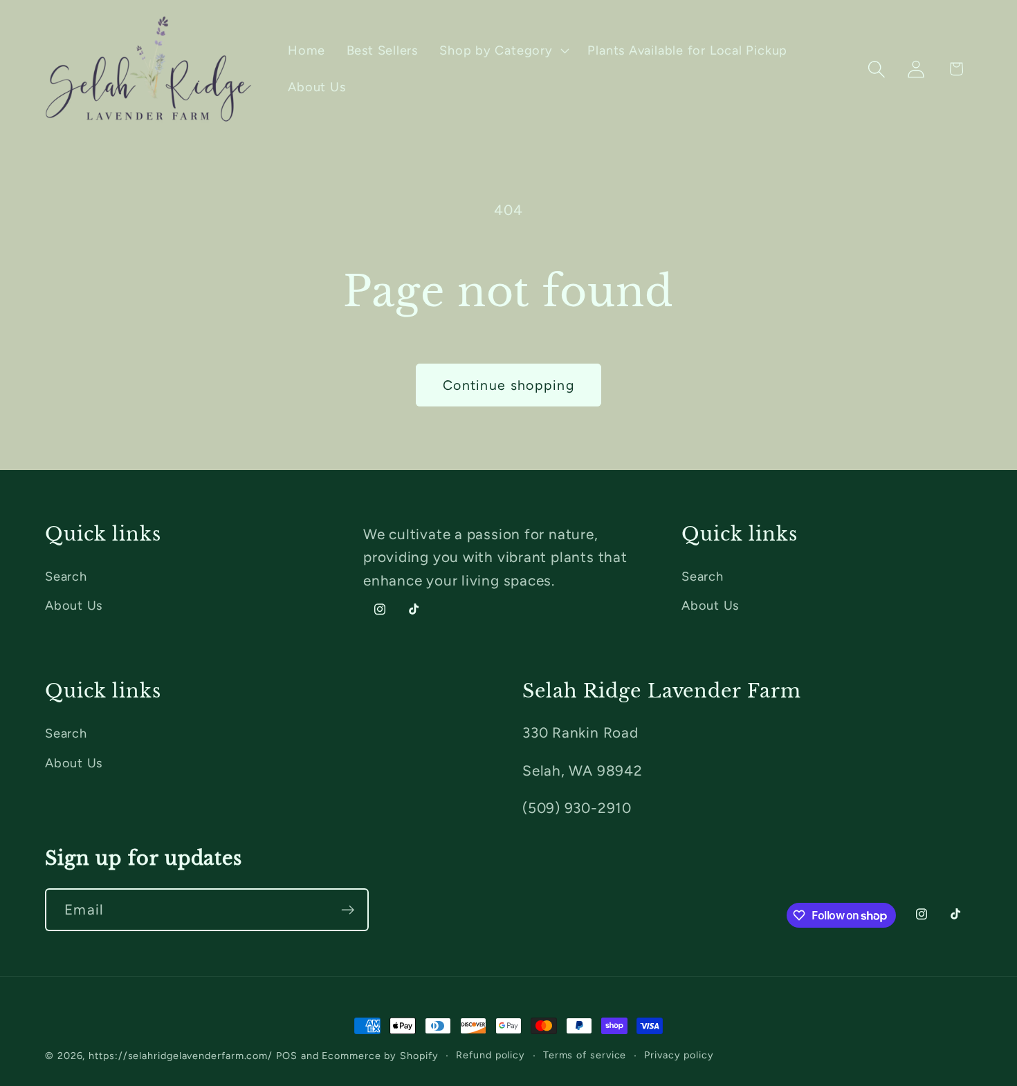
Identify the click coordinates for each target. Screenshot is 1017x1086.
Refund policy (490, 1055)
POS (286, 1055)
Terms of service (585, 1055)
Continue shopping (508, 385)
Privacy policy (679, 1055)
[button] (503, 50)
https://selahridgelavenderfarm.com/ (181, 1055)
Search (66, 576)
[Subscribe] (347, 910)
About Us (73, 605)
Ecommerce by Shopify (380, 1055)
